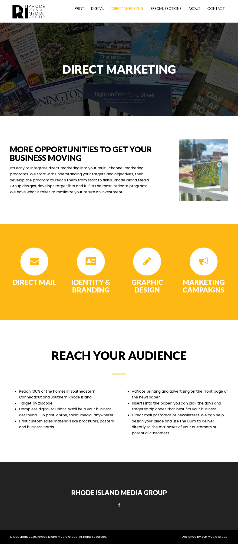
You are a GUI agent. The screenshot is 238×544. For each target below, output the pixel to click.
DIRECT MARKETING (127, 8)
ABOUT (194, 8)
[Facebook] (119, 505)
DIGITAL (97, 8)
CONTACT (216, 8)
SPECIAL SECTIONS (166, 8)
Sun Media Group (215, 536)
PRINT (79, 8)
